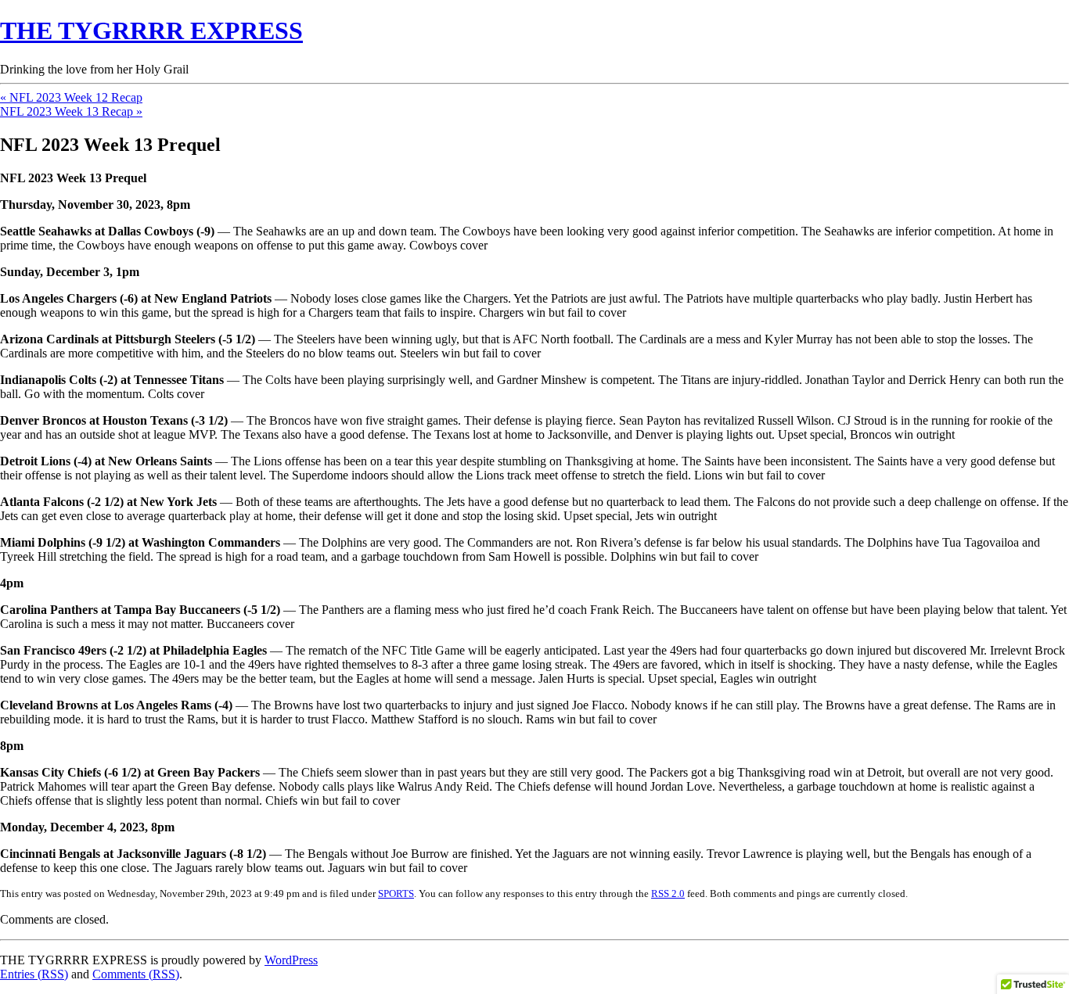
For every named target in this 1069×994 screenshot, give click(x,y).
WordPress (291, 960)
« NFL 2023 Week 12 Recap (71, 97)
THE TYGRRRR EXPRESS (151, 30)
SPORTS (396, 893)
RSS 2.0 (668, 893)
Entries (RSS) (34, 974)
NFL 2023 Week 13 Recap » (71, 111)
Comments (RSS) (135, 974)
